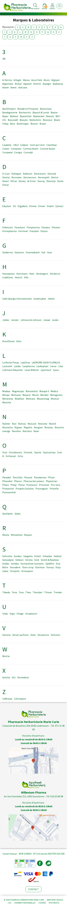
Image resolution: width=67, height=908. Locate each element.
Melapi (6, 394)
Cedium (24, 144)
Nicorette (7, 427)
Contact (33, 889)
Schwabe (47, 556)
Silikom (19, 559)
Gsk (43, 252)
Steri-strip (28, 567)
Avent (13, 87)
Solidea (15, 563)
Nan (14, 423)
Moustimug (43, 398)
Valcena (6, 634)
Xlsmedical (23, 677)
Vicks (33, 634)
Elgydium (23, 206)
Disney (22, 181)
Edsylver (6, 206)
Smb (36, 559)
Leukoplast (42, 366)
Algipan (55, 80)
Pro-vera (55, 484)
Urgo (12, 613)
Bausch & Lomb (41, 112)
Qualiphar (7, 513)
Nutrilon (27, 431)
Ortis (20, 456)
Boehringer (23, 123)
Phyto (5, 484)
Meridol (44, 394)
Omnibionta (15, 452)
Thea (28, 592)
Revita (5, 534)
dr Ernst (31, 181)
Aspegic (47, 83)
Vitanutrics (43, 634)
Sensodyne (8, 559)
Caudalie (6, 144)
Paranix (28, 477)
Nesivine (42, 423)
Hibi (26, 277)
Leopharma (28, 366)
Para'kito (18, 477)
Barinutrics (25, 112)
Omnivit (28, 452)
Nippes (18, 427)
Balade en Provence (27, 108)
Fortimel (23, 231)
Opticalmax (49, 452)
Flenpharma (33, 227)
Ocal (4, 452)
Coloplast (16, 148)
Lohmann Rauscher (12, 369)
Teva (21, 592)
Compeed (7, 152)
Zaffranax (7, 698)
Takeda (6, 592)
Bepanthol (25, 116)
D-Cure (6, 173)
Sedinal (58, 556)
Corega (18, 152)
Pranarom (31, 484)
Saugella (28, 556)
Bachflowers (9, 108)
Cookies (42, 902)
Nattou (22, 423)
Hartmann (22, 273)
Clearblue (51, 144)
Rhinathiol (16, 534)
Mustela (6, 402)
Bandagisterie (9, 112)
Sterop (50, 567)
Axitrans (22, 87)
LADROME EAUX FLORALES (46, 362)
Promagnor (42, 488)
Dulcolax (51, 181)
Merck (35, 394)
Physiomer (51, 481)
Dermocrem (29, 177)
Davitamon (40, 173)
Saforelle (7, 556)
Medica (54, 391)
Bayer (5, 116)
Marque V (44, 391)
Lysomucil (46, 369)
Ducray (41, 181)
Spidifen (49, 563)
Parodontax (40, 477)
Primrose (44, 484)
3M (3, 58)
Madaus (6, 391)
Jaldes (5, 319)
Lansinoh (7, 366)
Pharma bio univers (34, 481)
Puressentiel (9, 492)
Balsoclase (46, 108)
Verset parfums (20, 634)
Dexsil (5, 181)
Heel (31, 273)
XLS (14, 677)
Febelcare (7, 227)
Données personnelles (24, 902)
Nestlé (52, 423)
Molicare (30, 398)
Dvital (5, 184)
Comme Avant (30, 148)
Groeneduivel (33, 252)
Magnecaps (18, 391)
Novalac (48, 427)
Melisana (16, 394)
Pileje (14, 484)
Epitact (59, 206)
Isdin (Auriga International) (17, 298)
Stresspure (27, 571)
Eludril (50, 206)
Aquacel (27, 83)
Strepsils (15, 571)
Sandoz (18, 556)
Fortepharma (9, 231)
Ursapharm (31, 613)
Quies (18, 513)
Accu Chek (36, 80)
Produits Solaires (25, 488)
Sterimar (40, 567)
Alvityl (18, 83)
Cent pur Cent (37, 144)
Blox (12, 123)
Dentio (6, 177)
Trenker (58, 592)
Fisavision (19, 227)
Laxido (17, 366)
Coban (5, 148)
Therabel (37, 592)
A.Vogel (17, 80)
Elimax (33, 206)
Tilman (48, 592)
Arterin (37, 83)
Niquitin (28, 427)
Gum (49, 252)
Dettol (54, 177)
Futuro (44, 231)
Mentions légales (55, 900)
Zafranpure (20, 698)
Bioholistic (35, 119)
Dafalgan (16, 173)
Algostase (7, 83)
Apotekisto (54, 902)
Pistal (21, 484)
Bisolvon (47, 119)
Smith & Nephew (50, 559)
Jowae (46, 319)
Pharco (18, 481)
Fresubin (34, 231)
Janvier (15, 319)
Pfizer (51, 477)
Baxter (54, 112)
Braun (43, 123)
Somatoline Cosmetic (32, 563)
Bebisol (14, 116)
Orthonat (11, 456)
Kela (18, 341)
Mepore (26, 394)
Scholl (37, 556)
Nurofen (16, 431)
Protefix (54, 488)
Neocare (32, 423)
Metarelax (7, 398)
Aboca (26, 80)
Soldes (5, 563)
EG (14, 206)
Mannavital (32, 391)
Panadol (6, 477)
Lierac (53, 366)
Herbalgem (42, 273)
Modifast (19, 398)
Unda (5, 613)
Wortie (6, 656)
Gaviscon (19, 252)
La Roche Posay (10, 362)
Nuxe (36, 431)
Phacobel (7, 481)
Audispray (58, 83)
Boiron (34, 123)
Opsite (37, 452)
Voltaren (55, 634)
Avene (5, 87)
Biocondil (13, 119)
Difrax (13, 181)
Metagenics (56, 394)
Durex (60, 181)
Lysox (56, 369)
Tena (14, 592)
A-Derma (7, 80)
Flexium (56, 227)
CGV (9, 902)
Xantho (6, 677)
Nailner (6, 423)
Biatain (50, 116)
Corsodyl (28, 152)
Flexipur (45, 227)
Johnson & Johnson (31, 319)
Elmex (41, 206)
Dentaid (52, 173)
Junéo (55, 319)
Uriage (20, 613)
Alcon (47, 80)
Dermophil (43, 177)
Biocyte (24, 119)
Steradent (15, 567)
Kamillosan (8, 341)
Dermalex (16, 177)
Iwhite (51, 298)
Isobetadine (39, 298)
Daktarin (27, 173)
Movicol (55, 398)
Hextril (18, 277)
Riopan (28, 534)
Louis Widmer (32, 369)
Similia (29, 559)
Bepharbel (38, 116)
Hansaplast (8, 273)
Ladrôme (25, 362)
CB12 (16, 144)
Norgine (38, 427)
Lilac (60, 366)
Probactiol (8, 488)
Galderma (7, 252)
